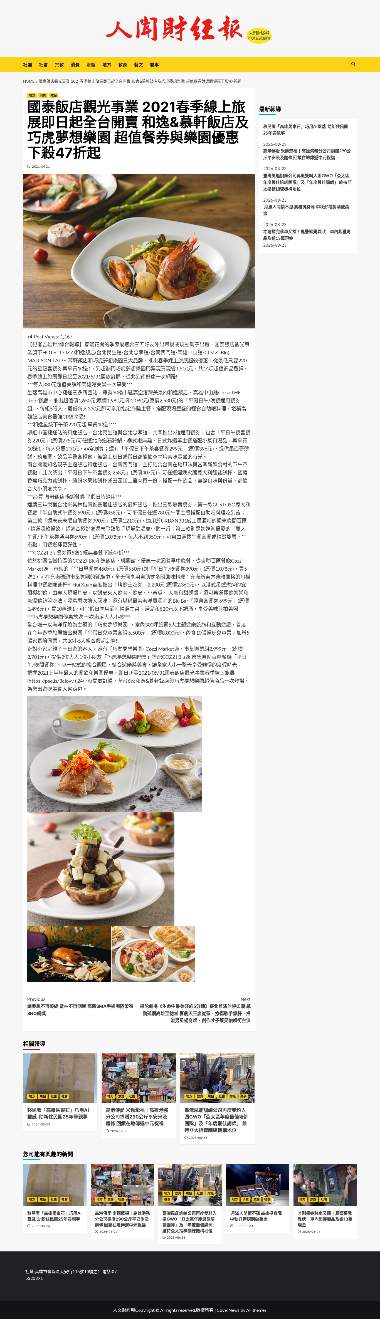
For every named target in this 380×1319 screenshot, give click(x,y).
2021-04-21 (41, 166)
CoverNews (228, 1310)
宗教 (59, 65)
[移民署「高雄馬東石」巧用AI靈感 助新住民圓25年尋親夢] (60, 1078)
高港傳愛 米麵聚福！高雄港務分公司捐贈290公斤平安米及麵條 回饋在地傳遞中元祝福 (137, 1116)
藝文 (138, 65)
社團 (27, 65)
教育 (122, 65)
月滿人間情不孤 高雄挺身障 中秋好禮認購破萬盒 (306, 210)
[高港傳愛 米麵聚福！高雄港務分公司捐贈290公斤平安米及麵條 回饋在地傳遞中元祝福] (139, 1078)
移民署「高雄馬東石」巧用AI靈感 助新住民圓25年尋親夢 (305, 129)
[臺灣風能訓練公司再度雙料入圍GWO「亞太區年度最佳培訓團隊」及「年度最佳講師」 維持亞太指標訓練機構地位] (217, 1078)
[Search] (353, 64)
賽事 (154, 65)
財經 (91, 65)
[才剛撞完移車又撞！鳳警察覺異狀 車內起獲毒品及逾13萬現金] (325, 1185)
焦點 (54, 95)
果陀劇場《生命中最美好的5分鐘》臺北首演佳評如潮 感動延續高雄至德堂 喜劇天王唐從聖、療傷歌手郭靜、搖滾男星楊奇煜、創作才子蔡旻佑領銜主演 (195, 1009)
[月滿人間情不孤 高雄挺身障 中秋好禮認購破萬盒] (257, 1185)
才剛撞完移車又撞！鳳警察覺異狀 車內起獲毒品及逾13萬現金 (307, 235)
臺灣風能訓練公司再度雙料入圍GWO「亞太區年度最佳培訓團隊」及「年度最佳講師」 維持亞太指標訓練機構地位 (307, 182)
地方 (106, 65)
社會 (43, 65)
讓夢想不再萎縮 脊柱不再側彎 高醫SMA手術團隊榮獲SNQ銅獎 (80, 1006)
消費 (75, 65)
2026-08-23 (41, 1124)
